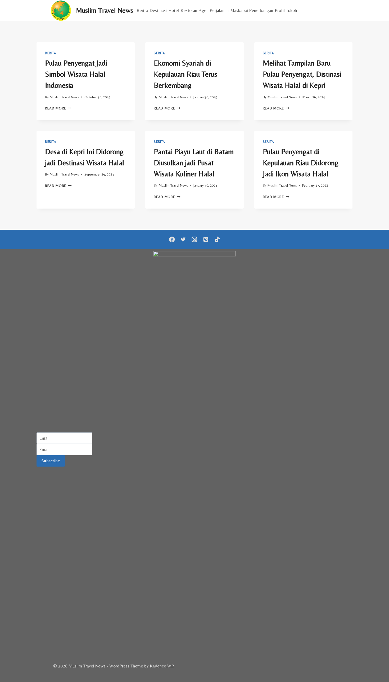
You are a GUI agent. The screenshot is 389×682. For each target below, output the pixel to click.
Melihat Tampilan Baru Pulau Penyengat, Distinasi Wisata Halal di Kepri (302, 74)
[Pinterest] (205, 239)
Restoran (188, 10)
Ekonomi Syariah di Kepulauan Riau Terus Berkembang (185, 74)
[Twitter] (183, 239)
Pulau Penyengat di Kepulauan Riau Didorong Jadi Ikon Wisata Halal (300, 162)
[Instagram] (194, 239)
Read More (58, 108)
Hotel (173, 10)
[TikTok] (217, 239)
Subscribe (50, 460)
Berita (142, 10)
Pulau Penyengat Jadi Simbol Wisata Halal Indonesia (76, 74)
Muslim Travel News (64, 97)
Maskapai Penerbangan (251, 10)
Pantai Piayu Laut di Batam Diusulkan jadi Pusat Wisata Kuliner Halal (194, 162)
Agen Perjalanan (214, 10)
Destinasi (158, 10)
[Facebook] (172, 239)
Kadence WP (162, 666)
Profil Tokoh (286, 10)
